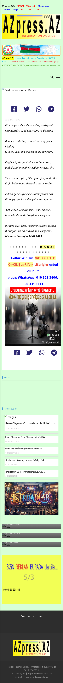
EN (30, 10)
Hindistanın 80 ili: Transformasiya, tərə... (25, 471)
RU (38, 10)
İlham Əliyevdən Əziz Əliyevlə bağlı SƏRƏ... (25, 437)
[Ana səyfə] (31, 27)
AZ (22, 10)
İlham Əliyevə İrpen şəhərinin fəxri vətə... (24, 448)
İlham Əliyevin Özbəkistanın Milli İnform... (31, 423)
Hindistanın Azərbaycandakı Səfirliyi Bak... (25, 460)
